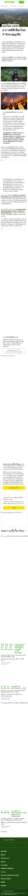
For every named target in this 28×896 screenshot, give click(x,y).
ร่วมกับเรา (21, 6)
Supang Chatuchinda (5, 662)
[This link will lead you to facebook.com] (14, 510)
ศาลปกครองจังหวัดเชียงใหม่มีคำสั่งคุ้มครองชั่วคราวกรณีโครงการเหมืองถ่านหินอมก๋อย (13, 211)
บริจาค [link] (21, 2)
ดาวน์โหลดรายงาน (14, 487)
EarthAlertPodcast (20, 644)
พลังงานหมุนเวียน (16, 777)
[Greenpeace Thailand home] (11, 2)
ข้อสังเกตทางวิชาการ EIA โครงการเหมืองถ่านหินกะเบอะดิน (14, 351)
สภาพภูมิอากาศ (16, 775)
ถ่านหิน (17, 651)
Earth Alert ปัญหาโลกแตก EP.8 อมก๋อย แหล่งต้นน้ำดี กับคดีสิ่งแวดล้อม (13, 655)
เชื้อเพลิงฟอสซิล (19, 646)
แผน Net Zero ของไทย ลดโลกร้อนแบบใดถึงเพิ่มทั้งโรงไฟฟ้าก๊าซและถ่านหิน (13, 780)
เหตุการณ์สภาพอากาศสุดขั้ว (19, 648)
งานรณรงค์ (13, 6)
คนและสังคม (18, 653)
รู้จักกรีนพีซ (4, 6)
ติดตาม (14, 507)
